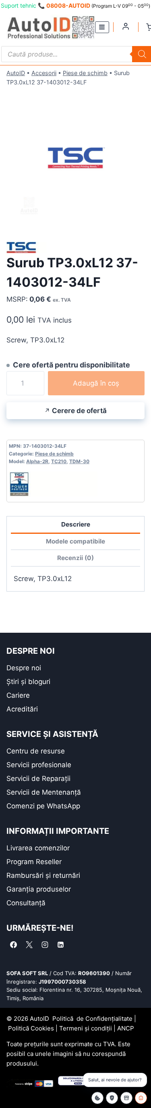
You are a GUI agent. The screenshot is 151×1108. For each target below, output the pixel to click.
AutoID (15, 72)
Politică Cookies (31, 1028)
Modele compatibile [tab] (75, 541)
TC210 (58, 461)
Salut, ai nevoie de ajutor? (115, 1080)
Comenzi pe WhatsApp (43, 806)
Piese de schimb (85, 72)
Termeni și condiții (85, 1028)
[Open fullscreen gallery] (136, 220)
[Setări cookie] (97, 1098)
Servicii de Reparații (38, 778)
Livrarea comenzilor (38, 848)
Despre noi (23, 668)
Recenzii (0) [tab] (75, 558)
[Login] (126, 26)
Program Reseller (34, 862)
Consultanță (26, 903)
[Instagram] (45, 945)
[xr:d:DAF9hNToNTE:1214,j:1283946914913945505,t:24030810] (75, 159)
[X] (29, 945)
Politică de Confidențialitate (92, 1018)
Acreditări (22, 709)
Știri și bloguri (28, 682)
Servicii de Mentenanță (43, 792)
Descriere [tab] (75, 524)
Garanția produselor (38, 889)
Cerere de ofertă (79, 411)
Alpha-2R (37, 461)
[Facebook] (13, 945)
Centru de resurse (35, 751)
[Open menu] (102, 27)
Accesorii (43, 72)
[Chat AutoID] (141, 1098)
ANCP (125, 1028)
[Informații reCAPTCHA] (112, 1098)
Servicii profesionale (38, 765)
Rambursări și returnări (43, 875)
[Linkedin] (60, 945)
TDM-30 (79, 461)
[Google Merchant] (126, 1098)
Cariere (18, 695)
